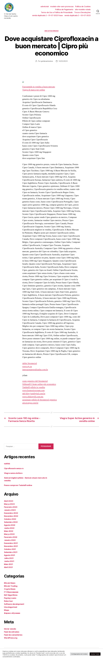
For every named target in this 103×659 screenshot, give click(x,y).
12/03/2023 (63, 61)
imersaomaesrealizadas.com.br (35, 369)
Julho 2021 (8, 558)
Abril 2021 (8, 567)
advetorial (45, 6)
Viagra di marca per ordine (33, 89)
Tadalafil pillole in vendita (33, 387)
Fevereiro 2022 (10, 537)
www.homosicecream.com (33, 390)
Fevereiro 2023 (10, 507)
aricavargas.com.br (30, 403)
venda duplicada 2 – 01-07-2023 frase (47, 15)
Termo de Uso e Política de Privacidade (57, 12)
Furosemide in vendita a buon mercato (38, 86)
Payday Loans (10, 598)
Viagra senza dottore (13, 473)
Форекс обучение (12, 613)
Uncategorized (51, 31)
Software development (14, 604)
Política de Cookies (83, 6)
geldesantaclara (47, 61)
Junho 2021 (9, 561)
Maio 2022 (8, 531)
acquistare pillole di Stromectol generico (39, 399)
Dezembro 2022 (11, 513)
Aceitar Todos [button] (95, 654)
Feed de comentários (13, 635)
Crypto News (9, 589)
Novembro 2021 (11, 546)
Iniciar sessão (10, 629)
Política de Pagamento (64, 9)
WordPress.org (10, 638)
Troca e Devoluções (82, 12)
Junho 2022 (9, 528)
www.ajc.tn (27, 366)
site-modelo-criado (83, 9)
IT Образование (11, 592)
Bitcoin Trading (10, 586)
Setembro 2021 (10, 552)
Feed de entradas (11, 632)
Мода (6, 610)
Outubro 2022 (10, 519)
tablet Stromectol (29, 363)
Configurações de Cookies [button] (79, 654)
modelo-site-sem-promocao (62, 6)
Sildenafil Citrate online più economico (39, 384)
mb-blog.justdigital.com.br (33, 393)
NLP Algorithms (10, 595)
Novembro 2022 (11, 516)
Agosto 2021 (9, 555)
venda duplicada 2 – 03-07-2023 (77, 15)
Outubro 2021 (10, 549)
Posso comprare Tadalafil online (18, 485)
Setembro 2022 (11, 522)
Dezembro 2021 (11, 543)
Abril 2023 (8, 501)
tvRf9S (7, 464)
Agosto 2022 (9, 525)
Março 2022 (9, 534)
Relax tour (8, 601)
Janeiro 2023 (10, 510)
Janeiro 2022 (10, 540)
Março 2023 (9, 504)
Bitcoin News (9, 583)
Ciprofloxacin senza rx (14, 468)
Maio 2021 (8, 564)
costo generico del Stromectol (35, 381)
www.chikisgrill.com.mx (32, 396)
